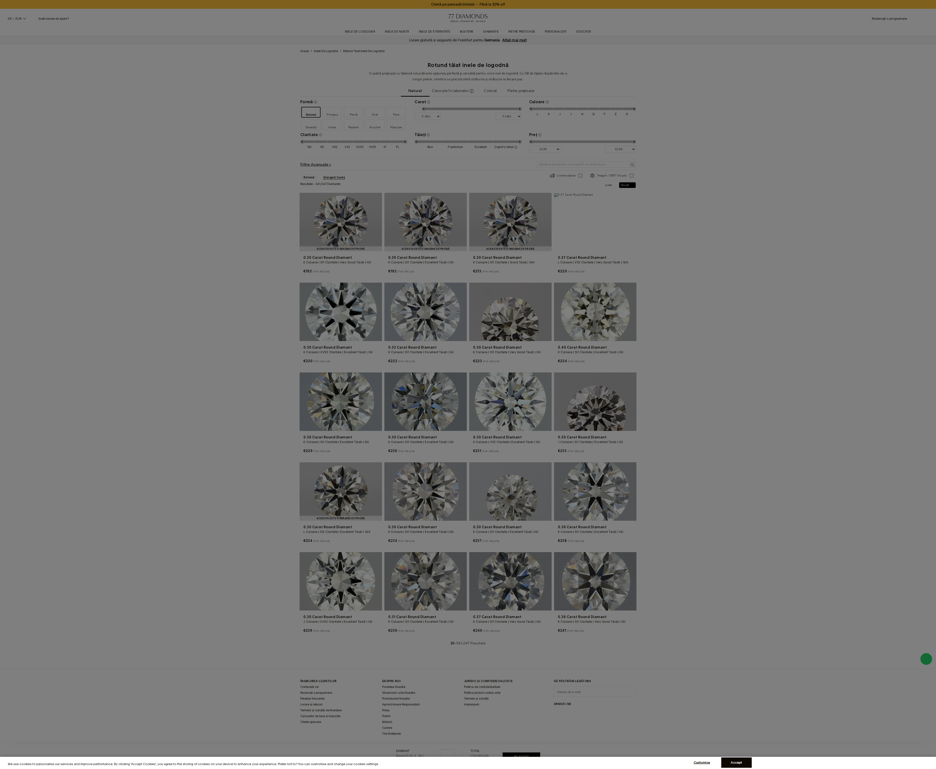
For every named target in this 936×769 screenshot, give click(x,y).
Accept (736, 762)
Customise (702, 762)
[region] (468, 763)
